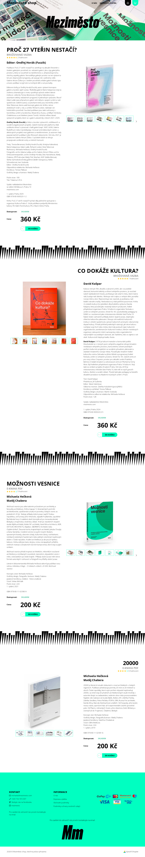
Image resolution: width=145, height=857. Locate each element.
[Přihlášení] (128, 3)
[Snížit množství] (24, 230)
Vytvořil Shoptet (132, 851)
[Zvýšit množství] (24, 227)
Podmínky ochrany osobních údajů (66, 806)
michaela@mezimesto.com (21, 795)
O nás (94, 3)
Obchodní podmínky (61, 802)
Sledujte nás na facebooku (21, 802)
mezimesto (15, 805)
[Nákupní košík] (135, 3)
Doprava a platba (108, 3)
